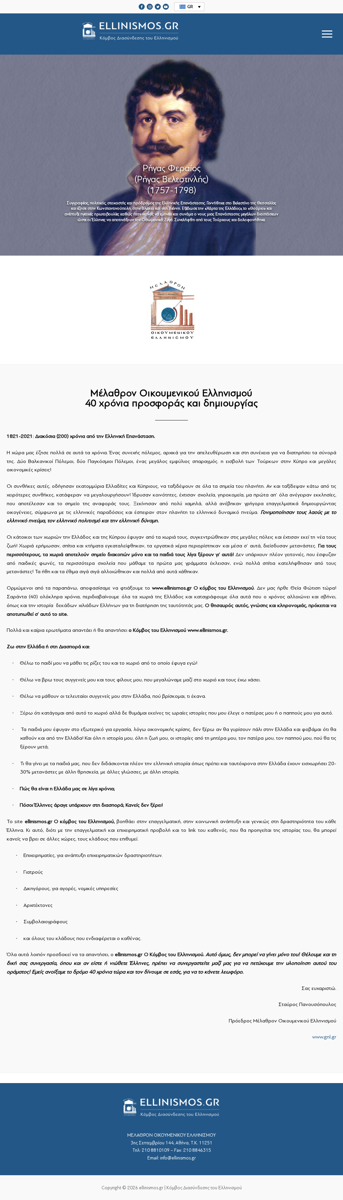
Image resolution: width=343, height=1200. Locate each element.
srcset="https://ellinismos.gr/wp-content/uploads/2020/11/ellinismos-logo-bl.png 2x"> (130, 49)
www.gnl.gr (324, 1037)
